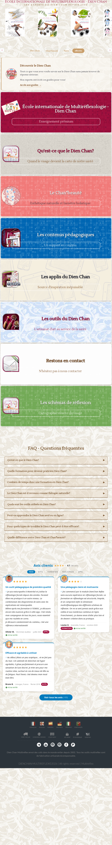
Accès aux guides (30, 85)
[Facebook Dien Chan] (66, 745)
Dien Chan (35, 51)
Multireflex (87, 764)
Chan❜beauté (52, 51)
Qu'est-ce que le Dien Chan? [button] (56, 460)
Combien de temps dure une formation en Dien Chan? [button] (56, 482)
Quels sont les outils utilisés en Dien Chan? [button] (56, 504)
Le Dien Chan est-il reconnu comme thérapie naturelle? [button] (56, 493)
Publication (68, 572)
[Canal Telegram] (39, 745)
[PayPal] (73, 745)
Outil (40, 572)
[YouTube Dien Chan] (46, 745)
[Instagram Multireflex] (53, 745)
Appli (80, 572)
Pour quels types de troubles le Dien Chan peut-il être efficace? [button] (56, 526)
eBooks (78, 51)
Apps (66, 51)
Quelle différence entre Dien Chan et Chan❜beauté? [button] (56, 537)
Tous (31, 572)
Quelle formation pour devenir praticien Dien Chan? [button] (56, 471)
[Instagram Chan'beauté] (59, 745)
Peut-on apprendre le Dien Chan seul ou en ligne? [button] (56, 515)
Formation (53, 572)
